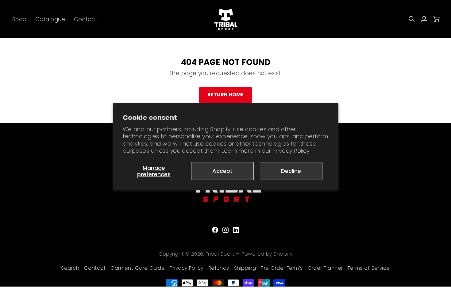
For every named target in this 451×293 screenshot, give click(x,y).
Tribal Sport (220, 253)
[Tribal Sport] (225, 19)
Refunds (218, 268)
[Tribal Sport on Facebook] (215, 230)
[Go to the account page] (424, 19)
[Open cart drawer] (436, 19)
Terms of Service (369, 268)
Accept (222, 171)
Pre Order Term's (282, 268)
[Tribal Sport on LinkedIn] (236, 230)
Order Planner (325, 268)
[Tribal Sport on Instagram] (225, 230)
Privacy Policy (290, 150)
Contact (95, 268)
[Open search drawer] (412, 19)
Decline (291, 171)
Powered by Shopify (266, 253)
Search (70, 268)
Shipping (245, 268)
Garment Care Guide (137, 268)
